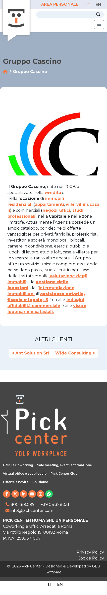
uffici (64, 210)
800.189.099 (22, 504)
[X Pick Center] (15, 494)
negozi (50, 210)
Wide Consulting (73, 353)
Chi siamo (40, 482)
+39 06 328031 (55, 504)
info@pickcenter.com (31, 510)
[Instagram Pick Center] (40, 494)
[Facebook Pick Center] (6, 494)
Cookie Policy (91, 558)
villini (82, 204)
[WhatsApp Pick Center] (49, 494)
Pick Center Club (64, 473)
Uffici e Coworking (18, 465)
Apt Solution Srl (32, 353)
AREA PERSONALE (60, 4)
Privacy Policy (90, 552)
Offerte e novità (15, 482)
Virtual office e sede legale (25, 473)
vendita (53, 192)
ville (70, 204)
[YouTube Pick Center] (32, 494)
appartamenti (49, 204)
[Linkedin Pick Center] (23, 494)
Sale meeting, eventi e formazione (64, 465)
